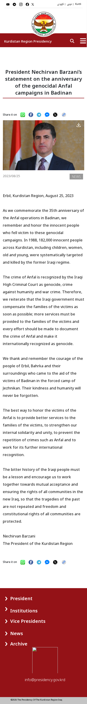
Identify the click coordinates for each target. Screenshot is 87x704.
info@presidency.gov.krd (45, 679)
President (21, 598)
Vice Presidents (27, 621)
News (16, 633)
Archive (18, 644)
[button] (13, 597)
